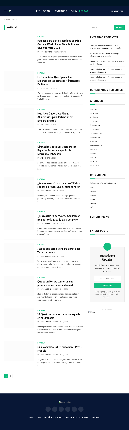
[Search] (124, 3)
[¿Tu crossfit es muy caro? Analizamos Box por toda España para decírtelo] (19, 220)
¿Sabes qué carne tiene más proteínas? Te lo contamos (59, 250)
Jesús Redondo (46, 52)
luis (41, 88)
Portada (7, 20)
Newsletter (117, 11)
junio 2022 (94, 157)
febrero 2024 (95, 125)
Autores (95, 417)
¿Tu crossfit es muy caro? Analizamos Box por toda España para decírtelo (58, 217)
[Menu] (5, 11)
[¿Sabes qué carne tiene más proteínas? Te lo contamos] (19, 253)
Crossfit (93, 191)
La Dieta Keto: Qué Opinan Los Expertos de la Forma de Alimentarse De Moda (58, 80)
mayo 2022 (94, 161)
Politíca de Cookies (53, 417)
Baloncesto (61, 11)
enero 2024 (94, 129)
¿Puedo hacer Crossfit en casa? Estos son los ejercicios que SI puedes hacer (58, 184)
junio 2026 (94, 109)
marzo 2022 (94, 165)
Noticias (83, 11)
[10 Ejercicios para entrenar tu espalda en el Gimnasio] (19, 318)
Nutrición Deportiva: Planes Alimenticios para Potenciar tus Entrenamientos (55, 117)
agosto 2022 (94, 149)
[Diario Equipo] (11, 11)
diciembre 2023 (96, 133)
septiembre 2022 (96, 145)
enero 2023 (94, 141)
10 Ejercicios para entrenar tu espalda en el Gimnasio (58, 316)
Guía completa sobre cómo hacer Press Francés (59, 348)
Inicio (38, 11)
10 (23, 376)
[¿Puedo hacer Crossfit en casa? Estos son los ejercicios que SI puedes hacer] (19, 187)
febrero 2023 (95, 137)
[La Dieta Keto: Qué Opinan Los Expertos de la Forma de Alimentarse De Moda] (19, 81)
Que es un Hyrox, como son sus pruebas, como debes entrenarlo (55, 283)
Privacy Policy (114, 294)
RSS (39, 417)
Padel (74, 11)
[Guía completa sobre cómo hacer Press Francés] (19, 351)
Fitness (93, 195)
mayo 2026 (94, 113)
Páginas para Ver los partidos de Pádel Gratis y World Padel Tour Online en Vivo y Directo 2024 (59, 44)
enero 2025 (94, 121)
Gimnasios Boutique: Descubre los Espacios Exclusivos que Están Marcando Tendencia (56, 150)
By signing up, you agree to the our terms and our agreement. (107, 294)
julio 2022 (94, 153)
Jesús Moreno (45, 191)
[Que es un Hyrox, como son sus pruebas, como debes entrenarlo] (19, 286)
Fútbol (46, 11)
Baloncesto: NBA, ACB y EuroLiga (103, 183)
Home (32, 417)
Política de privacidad (77, 417)
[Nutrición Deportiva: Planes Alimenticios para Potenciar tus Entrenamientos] (19, 118)
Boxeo (92, 187)
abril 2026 (94, 117)
